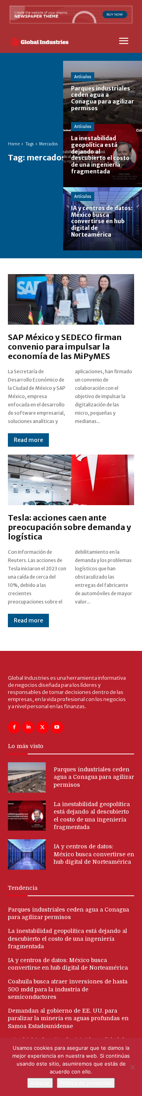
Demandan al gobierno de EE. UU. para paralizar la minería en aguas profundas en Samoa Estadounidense (68, 1018)
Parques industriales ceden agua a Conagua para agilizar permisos (94, 777)
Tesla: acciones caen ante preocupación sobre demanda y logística (69, 527)
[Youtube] (57, 727)
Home (14, 144)
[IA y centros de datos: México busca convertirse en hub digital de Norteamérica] (102, 218)
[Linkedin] (28, 727)
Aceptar (40, 1083)
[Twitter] (42, 727)
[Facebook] (14, 727)
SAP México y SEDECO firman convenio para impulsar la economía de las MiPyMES (64, 346)
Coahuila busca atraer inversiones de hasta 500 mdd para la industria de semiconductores (67, 989)
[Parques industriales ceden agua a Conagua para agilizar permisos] (102, 92)
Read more (28, 440)
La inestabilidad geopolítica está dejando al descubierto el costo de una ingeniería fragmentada (67, 938)
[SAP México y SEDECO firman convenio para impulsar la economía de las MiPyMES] (71, 299)
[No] (132, 1067)
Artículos (82, 76)
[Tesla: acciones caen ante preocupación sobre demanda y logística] (71, 480)
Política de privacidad (86, 1083)
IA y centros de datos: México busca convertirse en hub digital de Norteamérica (94, 854)
